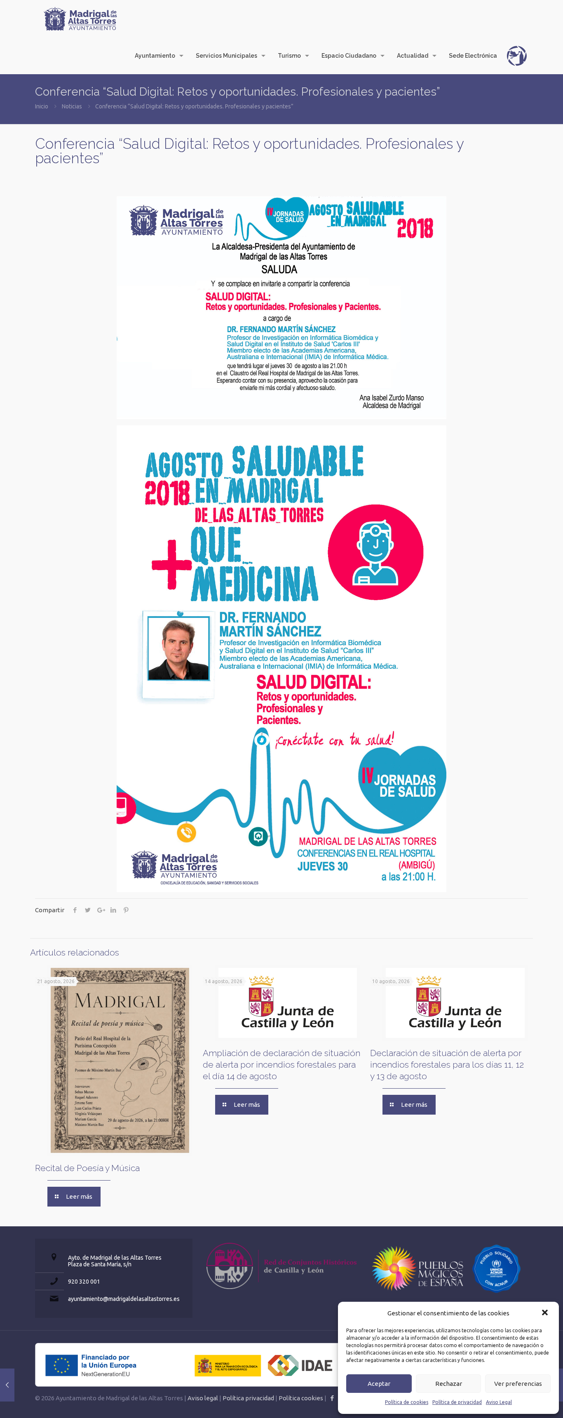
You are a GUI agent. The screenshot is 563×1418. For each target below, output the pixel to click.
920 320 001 (84, 1281)
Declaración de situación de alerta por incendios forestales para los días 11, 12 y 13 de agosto (447, 1064)
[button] (546, 1313)
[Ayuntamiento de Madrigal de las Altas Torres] (80, 18)
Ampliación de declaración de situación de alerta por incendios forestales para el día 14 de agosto (281, 1064)
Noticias (72, 106)
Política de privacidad (457, 1402)
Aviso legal (203, 1398)
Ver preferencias (518, 1383)
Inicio (41, 106)
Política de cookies (406, 1402)
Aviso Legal (499, 1402)
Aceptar (379, 1383)
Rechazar (448, 1383)
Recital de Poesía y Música (87, 1168)
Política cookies (301, 1398)
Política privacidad (248, 1398)
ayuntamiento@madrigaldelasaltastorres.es (124, 1299)
